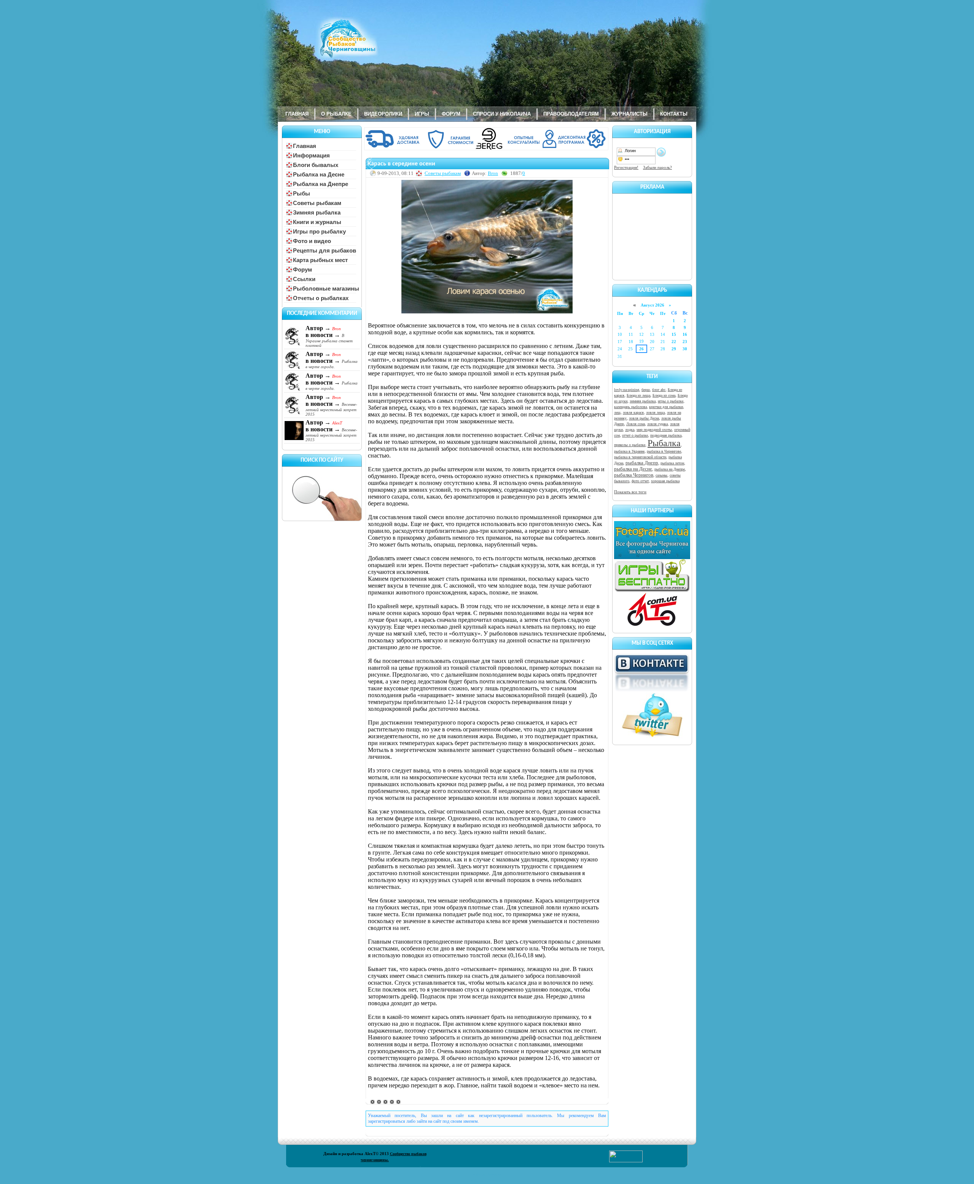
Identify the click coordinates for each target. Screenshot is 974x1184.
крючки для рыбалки (666, 407)
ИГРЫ (422, 114)
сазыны (661, 475)
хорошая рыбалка (665, 481)
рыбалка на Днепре (669, 469)
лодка (629, 430)
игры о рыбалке (670, 401)
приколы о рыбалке (629, 445)
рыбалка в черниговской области (640, 457)
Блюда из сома (664, 395)
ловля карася (633, 412)
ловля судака (657, 424)
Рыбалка (664, 443)
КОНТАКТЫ (674, 114)
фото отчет (640, 481)
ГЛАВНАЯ (297, 114)
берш (645, 390)
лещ (617, 412)
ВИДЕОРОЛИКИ (383, 114)
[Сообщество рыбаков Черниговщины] (325, 43)
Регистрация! (626, 167)
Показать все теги (630, 491)
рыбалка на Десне (633, 469)
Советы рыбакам (443, 173)
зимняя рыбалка (643, 401)
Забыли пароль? (657, 167)
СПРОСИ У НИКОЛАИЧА (502, 114)
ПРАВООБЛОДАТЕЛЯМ (571, 114)
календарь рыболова (630, 407)
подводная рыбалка (665, 435)
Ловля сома (635, 424)
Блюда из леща (638, 395)
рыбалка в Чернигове (664, 451)
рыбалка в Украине (629, 451)
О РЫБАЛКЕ (336, 114)
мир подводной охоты (654, 430)
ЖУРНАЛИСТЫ (629, 114)
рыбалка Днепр (641, 463)
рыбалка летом (672, 463)
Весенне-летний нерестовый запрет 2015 (331, 409)
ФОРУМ (451, 114)
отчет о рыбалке (635, 435)
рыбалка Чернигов (633, 475)
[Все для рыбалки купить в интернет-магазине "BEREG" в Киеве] (487, 148)
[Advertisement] (652, 235)
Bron (493, 173)
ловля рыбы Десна (644, 418)
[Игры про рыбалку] (652, 590)
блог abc (658, 390)
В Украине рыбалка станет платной (329, 340)
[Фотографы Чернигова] (652, 557)
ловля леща (655, 412)
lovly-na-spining (626, 390)
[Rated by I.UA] (626, 1161)
